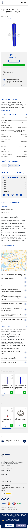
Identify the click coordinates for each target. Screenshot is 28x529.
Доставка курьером (7, 209)
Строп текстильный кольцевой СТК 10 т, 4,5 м (20, 387)
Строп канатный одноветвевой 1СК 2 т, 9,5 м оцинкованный (7, 419)
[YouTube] (8, 499)
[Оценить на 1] (4, 194)
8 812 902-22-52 (10, 245)
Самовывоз (4, 206)
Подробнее (21, 525)
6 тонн (4, 165)
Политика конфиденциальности (9, 507)
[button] (14, 65)
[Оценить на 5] (21, 194)
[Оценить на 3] (12, 194)
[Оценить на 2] (8, 194)
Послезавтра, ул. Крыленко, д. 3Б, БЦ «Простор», (14, 81)
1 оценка (9, 18)
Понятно (9, 525)
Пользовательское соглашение (9, 509)
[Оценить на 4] (16, 194)
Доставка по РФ (5, 212)
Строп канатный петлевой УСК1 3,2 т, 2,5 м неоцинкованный (20, 419)
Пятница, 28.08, (15, 85)
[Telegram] (5, 499)
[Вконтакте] (2, 499)
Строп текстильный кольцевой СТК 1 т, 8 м (7, 387)
